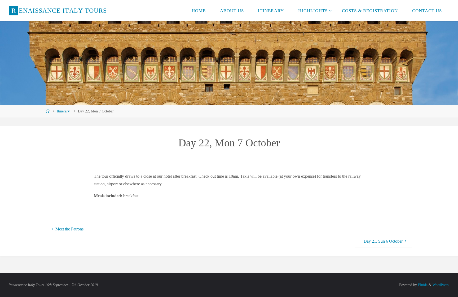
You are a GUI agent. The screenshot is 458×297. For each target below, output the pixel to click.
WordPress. (441, 285)
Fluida (422, 285)
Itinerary (63, 111)
